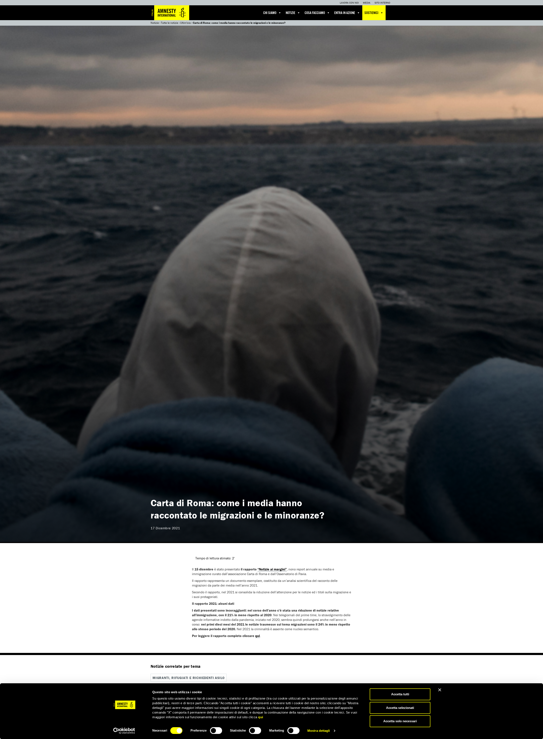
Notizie (290, 13)
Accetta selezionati (400, 708)
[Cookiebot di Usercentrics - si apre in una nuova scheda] (124, 731)
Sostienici (371, 13)
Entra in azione (344, 13)
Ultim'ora (185, 23)
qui (260, 717)
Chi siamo (269, 13)
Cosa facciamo (315, 13)
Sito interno (382, 2)
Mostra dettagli (318, 730)
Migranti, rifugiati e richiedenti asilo (189, 678)
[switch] (216, 730)
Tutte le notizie (169, 23)
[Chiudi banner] (439, 689)
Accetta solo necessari (400, 721)
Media (366, 2)
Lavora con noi (349, 2)
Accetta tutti (400, 694)
